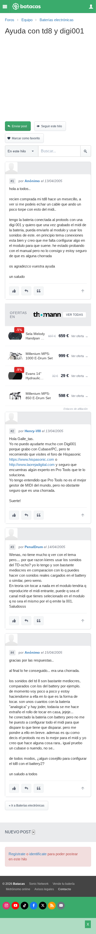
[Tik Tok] (24, 905)
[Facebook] (33, 905)
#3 (12, 547)
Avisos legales (44, 889)
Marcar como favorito (26, 138)
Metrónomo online (18, 889)
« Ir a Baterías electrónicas (26, 805)
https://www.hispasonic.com (31, 459)
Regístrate (17, 854)
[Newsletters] (61, 905)
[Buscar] (85, 151)
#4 (12, 652)
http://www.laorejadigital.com (32, 465)
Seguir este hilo (51, 126)
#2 (12, 431)
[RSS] (52, 905)
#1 (12, 181)
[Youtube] (15, 905)
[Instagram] (6, 905)
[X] (43, 905)
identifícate (38, 854)
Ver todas (74, 315)
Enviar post (19, 126)
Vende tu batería (64, 884)
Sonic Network (38, 884)
